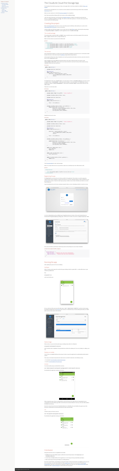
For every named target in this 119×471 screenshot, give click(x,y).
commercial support (56, 465)
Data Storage (46, 10)
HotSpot (3, 9)
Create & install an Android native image (57, 359)
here (47, 180)
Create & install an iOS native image (55, 361)
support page (67, 463)
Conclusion (3, 12)
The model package (5, 4)
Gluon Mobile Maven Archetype (50, 27)
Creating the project (4, 3)
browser (58, 309)
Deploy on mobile (5, 11)
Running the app (4, 7)
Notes (73, 29)
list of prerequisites (63, 13)
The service (4, 5)
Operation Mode (50, 163)
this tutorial (51, 25)
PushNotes (63, 54)
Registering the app (5, 6)
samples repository (66, 17)
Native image (4, 10)
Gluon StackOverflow (82, 464)
